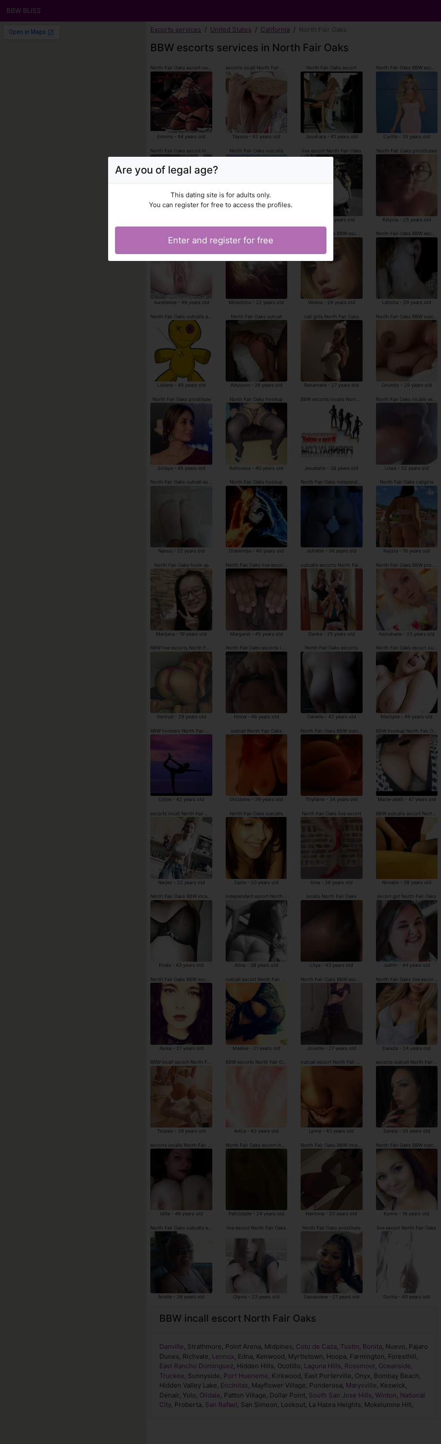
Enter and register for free (220, 240)
